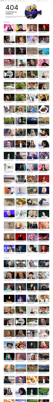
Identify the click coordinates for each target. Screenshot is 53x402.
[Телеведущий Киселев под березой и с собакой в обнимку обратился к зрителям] (20, 300)
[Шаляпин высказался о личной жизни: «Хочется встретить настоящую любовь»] (32, 273)
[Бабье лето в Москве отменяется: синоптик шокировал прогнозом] (32, 358)
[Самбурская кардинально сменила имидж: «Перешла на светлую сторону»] (43, 168)
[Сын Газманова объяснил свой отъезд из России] (9, 288)
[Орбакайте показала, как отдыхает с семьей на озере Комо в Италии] (9, 369)
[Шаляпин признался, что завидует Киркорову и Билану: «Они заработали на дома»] (9, 41)
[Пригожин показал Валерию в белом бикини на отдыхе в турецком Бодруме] (43, 76)
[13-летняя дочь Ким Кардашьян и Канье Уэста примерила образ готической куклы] (9, 381)
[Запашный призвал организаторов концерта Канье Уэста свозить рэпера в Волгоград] (9, 250)
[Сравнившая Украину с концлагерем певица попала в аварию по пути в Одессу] (43, 157)
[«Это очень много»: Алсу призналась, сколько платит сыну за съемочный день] (43, 64)
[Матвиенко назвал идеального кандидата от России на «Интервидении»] (32, 157)
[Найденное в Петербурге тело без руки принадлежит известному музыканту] (32, 323)
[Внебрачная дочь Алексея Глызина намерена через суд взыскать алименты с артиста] (20, 323)
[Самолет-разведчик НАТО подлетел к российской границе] (9, 76)
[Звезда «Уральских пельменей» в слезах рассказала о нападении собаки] (32, 64)
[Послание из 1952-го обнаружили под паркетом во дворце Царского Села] (32, 52)
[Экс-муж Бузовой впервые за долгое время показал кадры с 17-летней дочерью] (20, 76)
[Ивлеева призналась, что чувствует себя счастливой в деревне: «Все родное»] (9, 261)
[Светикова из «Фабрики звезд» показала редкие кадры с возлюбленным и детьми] (9, 99)
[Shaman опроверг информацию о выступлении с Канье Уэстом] (43, 273)
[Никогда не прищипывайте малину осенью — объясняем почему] (20, 87)
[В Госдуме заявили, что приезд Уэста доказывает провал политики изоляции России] (20, 134)
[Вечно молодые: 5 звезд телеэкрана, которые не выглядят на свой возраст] (43, 192)
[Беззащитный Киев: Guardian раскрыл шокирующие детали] (43, 393)
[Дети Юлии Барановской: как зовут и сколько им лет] (9, 64)
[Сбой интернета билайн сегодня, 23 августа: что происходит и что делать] (20, 157)
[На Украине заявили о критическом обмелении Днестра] (9, 180)
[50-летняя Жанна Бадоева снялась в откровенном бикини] (32, 76)
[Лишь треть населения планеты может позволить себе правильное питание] (20, 203)
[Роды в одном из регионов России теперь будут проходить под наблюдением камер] (32, 110)
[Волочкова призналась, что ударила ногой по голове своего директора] (9, 52)
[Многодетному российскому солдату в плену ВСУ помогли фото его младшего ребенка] (20, 288)
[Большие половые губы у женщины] (43, 300)
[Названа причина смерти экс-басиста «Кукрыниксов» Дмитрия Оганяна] (20, 180)
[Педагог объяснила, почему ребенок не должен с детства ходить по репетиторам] (43, 261)
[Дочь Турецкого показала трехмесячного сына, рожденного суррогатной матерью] (43, 99)
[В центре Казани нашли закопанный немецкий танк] (9, 110)
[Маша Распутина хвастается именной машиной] (32, 134)
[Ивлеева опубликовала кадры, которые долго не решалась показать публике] (43, 134)
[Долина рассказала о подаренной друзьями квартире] (32, 168)
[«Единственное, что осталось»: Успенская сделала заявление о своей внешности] (9, 134)
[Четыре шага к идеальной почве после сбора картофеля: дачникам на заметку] (43, 381)
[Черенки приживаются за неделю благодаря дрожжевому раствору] (9, 122)
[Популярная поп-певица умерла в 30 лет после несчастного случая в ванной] (9, 323)
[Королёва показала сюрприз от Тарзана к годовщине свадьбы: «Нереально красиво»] (32, 311)
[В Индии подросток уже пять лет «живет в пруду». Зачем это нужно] (9, 87)
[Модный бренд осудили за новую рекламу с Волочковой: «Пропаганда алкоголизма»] (20, 192)
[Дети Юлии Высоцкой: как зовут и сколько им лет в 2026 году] (32, 29)
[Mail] (1, 1)
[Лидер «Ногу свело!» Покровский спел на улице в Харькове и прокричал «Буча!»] (20, 145)
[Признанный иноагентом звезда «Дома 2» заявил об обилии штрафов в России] (32, 87)
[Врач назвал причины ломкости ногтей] (9, 203)
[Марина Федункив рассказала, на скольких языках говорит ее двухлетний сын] (9, 311)
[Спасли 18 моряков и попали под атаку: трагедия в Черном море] (32, 122)
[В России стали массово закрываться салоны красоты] (43, 358)
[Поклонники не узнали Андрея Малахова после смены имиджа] (9, 157)
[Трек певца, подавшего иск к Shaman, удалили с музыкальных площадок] (9, 215)
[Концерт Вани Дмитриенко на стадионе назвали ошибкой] (32, 203)
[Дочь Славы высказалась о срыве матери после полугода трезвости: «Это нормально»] (9, 145)
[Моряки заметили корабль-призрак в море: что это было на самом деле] (20, 393)
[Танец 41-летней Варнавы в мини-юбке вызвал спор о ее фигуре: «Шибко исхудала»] (9, 227)
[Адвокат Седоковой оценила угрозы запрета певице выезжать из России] (32, 381)
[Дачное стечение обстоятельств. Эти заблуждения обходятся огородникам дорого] (32, 393)
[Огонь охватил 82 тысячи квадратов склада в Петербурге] (43, 238)
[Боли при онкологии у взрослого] (32, 250)
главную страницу (13, 17)
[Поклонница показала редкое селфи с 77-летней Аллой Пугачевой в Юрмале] (20, 358)
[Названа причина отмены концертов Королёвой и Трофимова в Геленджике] (9, 29)
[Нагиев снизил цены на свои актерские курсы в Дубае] (9, 192)
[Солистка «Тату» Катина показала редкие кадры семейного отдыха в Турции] (43, 180)
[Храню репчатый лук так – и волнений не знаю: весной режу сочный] (32, 192)
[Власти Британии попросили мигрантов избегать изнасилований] (43, 122)
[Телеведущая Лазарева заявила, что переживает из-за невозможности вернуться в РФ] (20, 215)
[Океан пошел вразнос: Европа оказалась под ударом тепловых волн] (43, 52)
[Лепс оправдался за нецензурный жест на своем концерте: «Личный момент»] (20, 250)
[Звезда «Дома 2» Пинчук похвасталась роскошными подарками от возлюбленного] (43, 250)
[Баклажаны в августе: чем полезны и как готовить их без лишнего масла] (43, 110)
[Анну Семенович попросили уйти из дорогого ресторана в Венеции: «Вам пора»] (43, 29)
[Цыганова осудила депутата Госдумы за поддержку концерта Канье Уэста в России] (9, 300)
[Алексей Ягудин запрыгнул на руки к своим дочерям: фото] (20, 273)
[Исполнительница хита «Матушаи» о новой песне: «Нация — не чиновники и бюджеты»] (9, 273)
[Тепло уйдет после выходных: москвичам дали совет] (43, 203)
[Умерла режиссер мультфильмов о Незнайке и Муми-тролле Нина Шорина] (20, 64)
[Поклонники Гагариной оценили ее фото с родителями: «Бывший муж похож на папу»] (32, 215)
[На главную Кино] (3, 1)
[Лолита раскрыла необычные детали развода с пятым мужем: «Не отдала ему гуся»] (20, 238)
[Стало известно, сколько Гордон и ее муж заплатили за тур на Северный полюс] (20, 381)
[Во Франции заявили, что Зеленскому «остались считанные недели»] (20, 29)
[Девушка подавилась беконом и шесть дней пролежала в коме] (9, 168)
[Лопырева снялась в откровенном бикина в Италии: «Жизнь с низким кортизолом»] (43, 227)
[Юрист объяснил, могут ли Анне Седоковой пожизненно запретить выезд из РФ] (43, 87)
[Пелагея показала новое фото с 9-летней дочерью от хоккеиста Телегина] (20, 41)
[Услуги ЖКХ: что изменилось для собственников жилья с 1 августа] (43, 288)
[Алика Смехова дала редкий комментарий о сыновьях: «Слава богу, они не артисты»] (43, 215)
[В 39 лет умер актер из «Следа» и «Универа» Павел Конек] (43, 346)
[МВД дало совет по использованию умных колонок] (9, 238)
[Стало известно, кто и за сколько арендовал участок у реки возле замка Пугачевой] (20, 110)
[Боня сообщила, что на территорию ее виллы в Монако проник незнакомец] (32, 145)
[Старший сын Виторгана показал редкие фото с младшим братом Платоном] (20, 369)
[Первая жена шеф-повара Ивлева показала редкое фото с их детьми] (32, 300)
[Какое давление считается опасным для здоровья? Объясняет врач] (32, 99)
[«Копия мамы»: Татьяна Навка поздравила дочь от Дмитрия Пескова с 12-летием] (32, 369)
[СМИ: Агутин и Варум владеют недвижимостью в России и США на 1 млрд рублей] (43, 323)
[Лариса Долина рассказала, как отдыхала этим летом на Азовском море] (32, 261)
